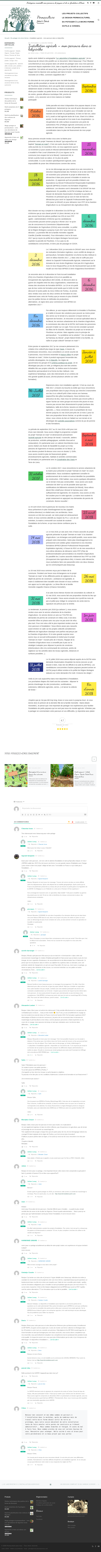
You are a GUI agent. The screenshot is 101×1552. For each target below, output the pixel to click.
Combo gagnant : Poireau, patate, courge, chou (13, 59)
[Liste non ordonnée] (36, 814)
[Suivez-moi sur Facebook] (90, 3)
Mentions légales (41, 1501)
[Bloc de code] (42, 814)
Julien (40, 1184)
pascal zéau (41, 1384)
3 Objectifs (53, 360)
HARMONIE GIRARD (44, 1261)
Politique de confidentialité (44, 1505)
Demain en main (41, 144)
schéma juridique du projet (61, 363)
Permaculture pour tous (14, 1545)
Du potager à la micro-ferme (19, 38)
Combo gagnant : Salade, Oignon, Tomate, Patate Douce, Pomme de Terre (84, 774)
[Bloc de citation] (39, 814)
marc (39, 1224)
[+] (50, 814)
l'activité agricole (34, 438)
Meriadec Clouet (43, 1154)
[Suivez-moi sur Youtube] (93, 3)
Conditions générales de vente (45, 1503)
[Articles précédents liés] (89, 759)
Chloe (40, 1450)
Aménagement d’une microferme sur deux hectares (11, 75)
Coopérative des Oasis (66, 460)
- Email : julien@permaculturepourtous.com (35, 1548)
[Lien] (44, 814)
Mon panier (71, 1527)
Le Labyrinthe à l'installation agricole (70, 58)
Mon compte (72, 1525)
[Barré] (30, 814)
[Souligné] (28, 814)
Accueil (7, 38)
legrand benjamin (43, 878)
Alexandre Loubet (43, 1035)
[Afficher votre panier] (98, 2)
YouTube (39, 1516)
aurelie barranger (43, 980)
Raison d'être (66, 355)
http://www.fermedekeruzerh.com (65, 1194)
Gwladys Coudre (43, 1300)
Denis (40, 1350)
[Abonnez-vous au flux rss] (88, 3)
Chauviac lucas (42, 844)
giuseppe (43, 934)
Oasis (62, 349)
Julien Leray (35, 53)
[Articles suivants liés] (94, 759)
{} (47, 814)
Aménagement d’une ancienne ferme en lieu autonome (12, 83)
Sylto (39, 1093)
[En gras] (22, 814)
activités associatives (66, 421)
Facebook (39, 1519)
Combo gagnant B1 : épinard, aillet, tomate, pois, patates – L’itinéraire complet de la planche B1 (14, 67)
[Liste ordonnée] (33, 814)
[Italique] (25, 814)
